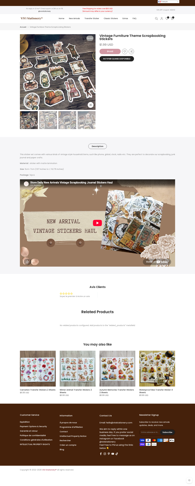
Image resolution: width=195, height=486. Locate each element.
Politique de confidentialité (33, 435)
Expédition (25, 422)
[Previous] (24, 72)
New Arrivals (74, 18)
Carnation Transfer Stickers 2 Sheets (37, 390)
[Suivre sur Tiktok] (116, 454)
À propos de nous (68, 422)
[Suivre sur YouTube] (112, 454)
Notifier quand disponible (116, 58)
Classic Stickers (111, 18)
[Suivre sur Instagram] (104, 454)
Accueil (23, 27)
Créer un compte (68, 445)
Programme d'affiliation (71, 427)
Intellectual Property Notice (73, 436)
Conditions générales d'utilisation (36, 440)
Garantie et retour (29, 431)
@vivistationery (44, 11)
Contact (64, 431)
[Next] (91, 72)
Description (97, 146)
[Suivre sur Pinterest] (108, 454)
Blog (62, 449)
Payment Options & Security (33, 426)
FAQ (134, 18)
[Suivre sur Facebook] (100, 454)
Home (61, 18)
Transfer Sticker (91, 18)
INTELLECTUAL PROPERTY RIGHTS (35, 444)
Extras (125, 18)
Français (164, 2)
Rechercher (65, 440)
